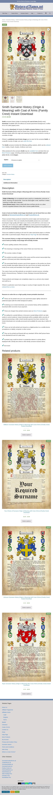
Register (5, 717)
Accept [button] (17, 791)
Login (4, 714)
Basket (4, 722)
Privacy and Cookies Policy (9, 742)
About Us (4, 707)
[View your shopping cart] (46, 13)
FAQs (3, 732)
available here (34, 151)
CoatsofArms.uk (34, 215)
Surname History (10, 19)
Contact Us (40, 13)
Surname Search (24, 13)
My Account (5, 739)
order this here (27, 141)
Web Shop (4, 13)
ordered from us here (8, 287)
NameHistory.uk (6, 772)
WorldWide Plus (6, 777)
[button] (48, 29)
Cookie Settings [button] (6, 791)
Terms (5, 719)
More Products (6, 153)
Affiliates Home (6, 712)
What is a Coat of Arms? (8, 752)
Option (6, 159)
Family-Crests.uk (6, 768)
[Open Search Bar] (50, 13)
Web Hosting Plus (7, 773)
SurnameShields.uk (7, 764)
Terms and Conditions (8, 747)
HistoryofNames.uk (7, 770)
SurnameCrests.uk (7, 766)
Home (3, 19)
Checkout (4, 724)
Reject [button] (12, 791)
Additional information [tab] (10, 183)
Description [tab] (7, 179)
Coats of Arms (14, 13)
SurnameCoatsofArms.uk (18, 215)
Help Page (33, 234)
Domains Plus (6, 775)
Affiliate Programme (7, 710)
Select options (26, 435)
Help (32, 13)
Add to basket (8, 165)
